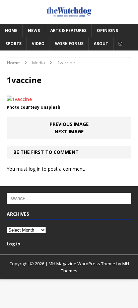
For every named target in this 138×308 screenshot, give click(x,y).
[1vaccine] (19, 99)
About (101, 43)
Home (11, 30)
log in (35, 169)
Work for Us (69, 43)
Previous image (69, 124)
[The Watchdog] (69, 12)
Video (38, 43)
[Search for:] (69, 198)
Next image (69, 131)
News (34, 30)
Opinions (107, 30)
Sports (13, 43)
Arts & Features (68, 30)
